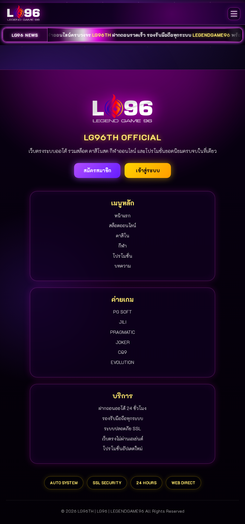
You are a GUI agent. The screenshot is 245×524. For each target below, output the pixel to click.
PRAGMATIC (122, 332)
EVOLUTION (122, 362)
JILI (122, 322)
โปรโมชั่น (122, 256)
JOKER (123, 342)
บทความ (122, 266)
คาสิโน (122, 236)
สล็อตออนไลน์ (122, 225)
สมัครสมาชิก (97, 170)
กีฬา (122, 246)
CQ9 (122, 352)
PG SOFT (122, 312)
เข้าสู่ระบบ (148, 170)
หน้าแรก (122, 216)
